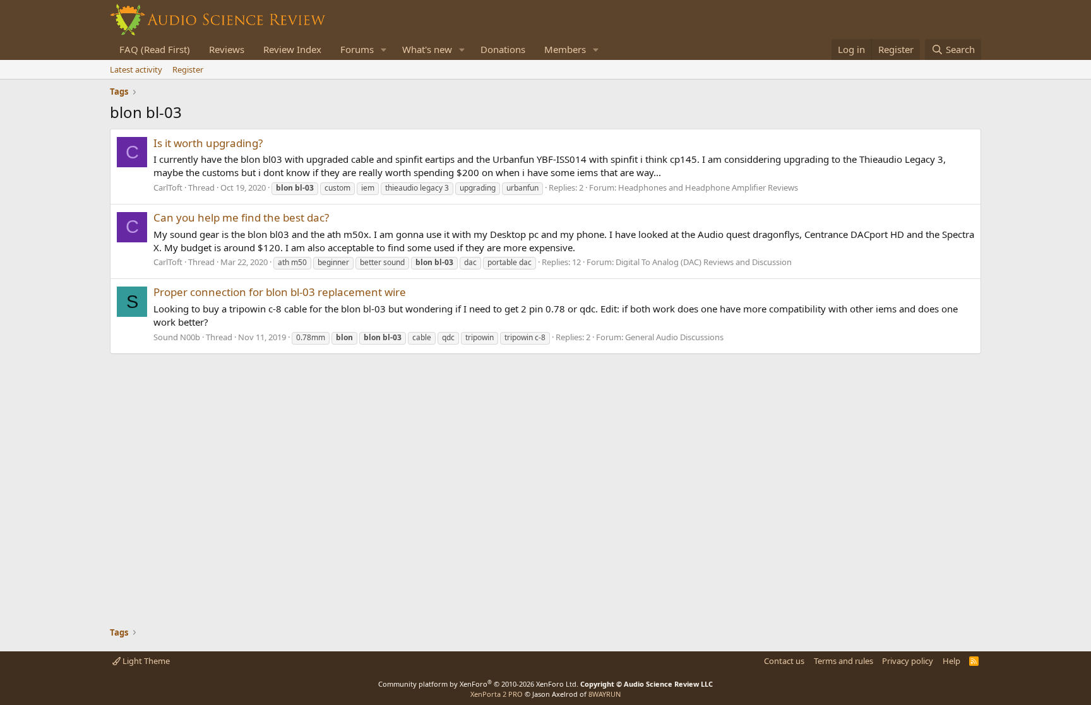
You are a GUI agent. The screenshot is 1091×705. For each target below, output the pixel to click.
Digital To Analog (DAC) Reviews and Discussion (704, 262)
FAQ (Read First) (154, 49)
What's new (427, 49)
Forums (357, 49)
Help (951, 660)
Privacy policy (907, 660)
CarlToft (167, 187)
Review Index (292, 49)
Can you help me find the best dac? (241, 217)
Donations (502, 49)
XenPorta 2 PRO (496, 694)
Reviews (226, 49)
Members (565, 49)
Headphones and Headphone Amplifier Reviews (708, 187)
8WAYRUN (604, 694)
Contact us (784, 660)
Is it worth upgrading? (208, 143)
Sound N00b (176, 337)
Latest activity (136, 69)
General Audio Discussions (674, 337)
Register (187, 69)
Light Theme (145, 660)
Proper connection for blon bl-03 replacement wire (279, 292)
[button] (384, 49)
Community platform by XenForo (478, 684)
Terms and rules (843, 660)
